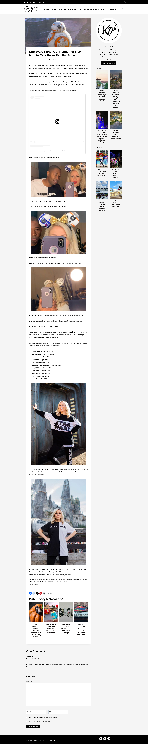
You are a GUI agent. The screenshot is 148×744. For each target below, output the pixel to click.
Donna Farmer (35, 60)
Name (29, 712)
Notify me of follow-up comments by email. (42, 717)
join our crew (46, 581)
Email (51, 712)
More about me (108, 63)
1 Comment (59, 60)
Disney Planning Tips (70, 9)
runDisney (112, 9)
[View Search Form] (122, 9)
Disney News (50, 9)
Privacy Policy (53, 740)
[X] (121, 2)
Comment (30, 681)
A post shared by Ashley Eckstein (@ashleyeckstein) (57, 151)
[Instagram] (124, 2)
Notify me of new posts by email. (39, 721)
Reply (87, 657)
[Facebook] (117, 2)
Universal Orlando (94, 9)
